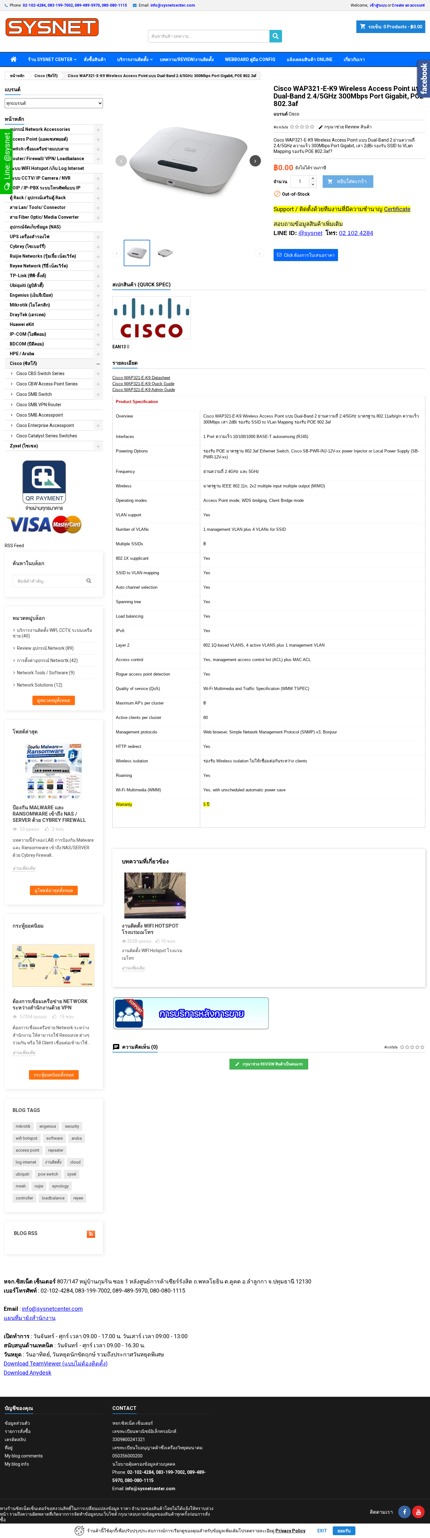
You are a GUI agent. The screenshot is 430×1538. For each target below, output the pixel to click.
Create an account (408, 5)
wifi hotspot (26, 1138)
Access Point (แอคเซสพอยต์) (39, 139)
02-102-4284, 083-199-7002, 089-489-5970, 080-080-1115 (75, 5)
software (54, 1138)
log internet (26, 1162)
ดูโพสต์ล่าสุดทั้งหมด (54, 890)
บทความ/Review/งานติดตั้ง (187, 59)
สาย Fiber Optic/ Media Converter (44, 217)
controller (24, 1198)
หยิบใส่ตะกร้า (347, 181)
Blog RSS (25, 1233)
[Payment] (44, 496)
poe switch (48, 1174)
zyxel (71, 1174)
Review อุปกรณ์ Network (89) (45, 648)
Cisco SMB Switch (34, 394)
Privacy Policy (290, 1530)
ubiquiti (22, 1174)
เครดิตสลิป (15, 1439)
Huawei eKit (22, 324)
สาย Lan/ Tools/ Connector (38, 207)
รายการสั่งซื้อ (18, 1431)
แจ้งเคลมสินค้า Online (309, 59)
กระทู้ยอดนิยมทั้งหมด (54, 1074)
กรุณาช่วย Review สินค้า (347, 126)
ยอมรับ (344, 1530)
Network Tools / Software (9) (46, 672)
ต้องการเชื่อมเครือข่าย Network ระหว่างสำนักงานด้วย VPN (50, 1004)
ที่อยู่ (9, 1447)
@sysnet (310, 233)
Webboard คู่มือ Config (250, 59)
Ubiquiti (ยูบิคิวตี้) (27, 285)
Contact (124, 1408)
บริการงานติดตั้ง (133, 59)
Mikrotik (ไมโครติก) (30, 304)
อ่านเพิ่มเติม (24, 868)
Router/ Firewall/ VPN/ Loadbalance (47, 158)
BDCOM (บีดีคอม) (27, 343)
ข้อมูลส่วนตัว (17, 1423)
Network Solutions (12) (39, 685)
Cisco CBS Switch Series (40, 373)
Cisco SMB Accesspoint (39, 415)
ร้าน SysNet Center (50, 59)
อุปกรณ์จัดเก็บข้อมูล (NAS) (35, 226)
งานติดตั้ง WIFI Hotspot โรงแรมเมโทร (150, 929)
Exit (322, 1530)
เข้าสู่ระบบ (378, 5)
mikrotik (23, 1126)
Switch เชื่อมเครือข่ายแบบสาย (39, 148)
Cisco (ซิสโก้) (23, 363)
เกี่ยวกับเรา (354, 59)
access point (27, 1150)
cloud (75, 1162)
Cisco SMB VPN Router (38, 404)
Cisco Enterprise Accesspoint (45, 425)
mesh (21, 1186)
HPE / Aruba (22, 353)
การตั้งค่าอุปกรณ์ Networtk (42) (47, 660)
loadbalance (53, 1198)
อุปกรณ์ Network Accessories (40, 129)
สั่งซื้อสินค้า (95, 59)
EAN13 (119, 346)
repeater (55, 1150)
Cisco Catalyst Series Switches (46, 435)
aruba (76, 1138)
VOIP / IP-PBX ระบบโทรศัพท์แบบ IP (45, 187)
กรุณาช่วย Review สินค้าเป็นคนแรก (272, 1064)
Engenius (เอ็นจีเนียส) (31, 295)
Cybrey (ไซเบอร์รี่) (28, 246)
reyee (78, 1198)
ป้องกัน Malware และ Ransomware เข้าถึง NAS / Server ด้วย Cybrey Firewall (49, 814)
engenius (47, 1126)
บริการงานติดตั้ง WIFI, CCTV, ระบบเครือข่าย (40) (52, 633)
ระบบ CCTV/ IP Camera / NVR (40, 178)
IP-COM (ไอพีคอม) (28, 334)
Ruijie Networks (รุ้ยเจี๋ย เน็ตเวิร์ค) (43, 256)
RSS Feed (14, 545)
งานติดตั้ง (53, 1162)
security (72, 1126)
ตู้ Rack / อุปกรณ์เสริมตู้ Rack (38, 197)
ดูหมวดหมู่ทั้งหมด (53, 700)
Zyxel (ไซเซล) (24, 445)
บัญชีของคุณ (19, 1408)
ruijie (39, 1186)
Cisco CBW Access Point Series (47, 383)
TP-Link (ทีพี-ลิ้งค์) (28, 275)
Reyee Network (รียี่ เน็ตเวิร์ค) (39, 265)
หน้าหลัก (14, 119)
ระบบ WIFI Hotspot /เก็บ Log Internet (47, 168)
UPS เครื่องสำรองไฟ (29, 236)
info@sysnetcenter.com (172, 5)
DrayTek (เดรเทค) (28, 314)
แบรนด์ (12, 90)
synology (60, 1186)
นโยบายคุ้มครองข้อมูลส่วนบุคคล (143, 1464)
